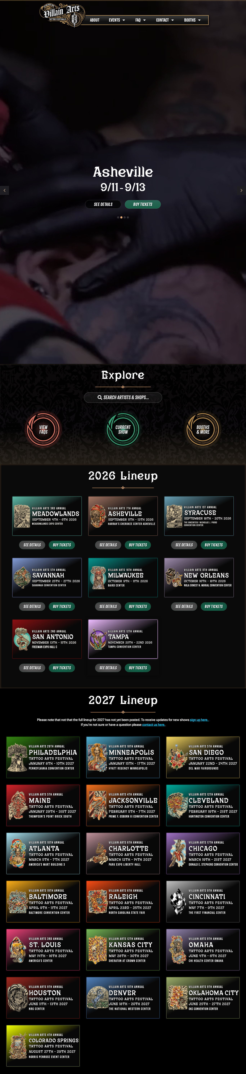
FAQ (138, 20)
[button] (241, 190)
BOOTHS (190, 20)
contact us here (153, 724)
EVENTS (114, 20)
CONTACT (162, 20)
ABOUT (94, 20)
